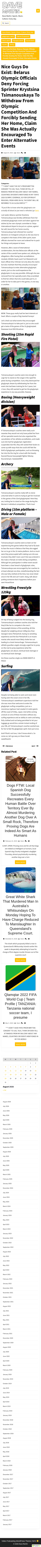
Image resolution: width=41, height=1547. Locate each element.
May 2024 (6, 1202)
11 (10, 1071)
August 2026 (7, 1102)
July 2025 (6, 1156)
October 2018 (7, 1429)
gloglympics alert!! (8, 36)
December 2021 (8, 1288)
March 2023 (6, 1229)
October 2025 (7, 1142)
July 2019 (6, 1388)
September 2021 (8, 1302)
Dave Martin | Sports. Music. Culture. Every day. (18, 32)
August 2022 (7, 1252)
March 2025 (6, 1174)
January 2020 (7, 1374)
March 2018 (6, 1461)
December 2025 (8, 1138)
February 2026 (7, 1129)
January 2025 (7, 1183)
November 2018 (8, 1424)
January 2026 (7, 1133)
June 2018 (6, 1447)
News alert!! (6, 40)
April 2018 (6, 1456)
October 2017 (7, 1483)
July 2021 (6, 1311)
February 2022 (7, 1279)
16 (35, 1071)
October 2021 (7, 1297)
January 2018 (7, 1470)
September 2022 (8, 1247)
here (37, 211)
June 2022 (6, 1261)
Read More (21, 862)
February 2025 (7, 1179)
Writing (12, 44)
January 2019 (7, 1415)
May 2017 (6, 1506)
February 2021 (7, 1333)
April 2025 (6, 1170)
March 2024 (6, 1206)
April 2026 (6, 1120)
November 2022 (8, 1238)
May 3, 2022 (9, 1023)
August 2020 (7, 1347)
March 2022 (6, 1274)
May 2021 (6, 1320)
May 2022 (6, 1265)
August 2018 (7, 1438)
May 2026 (6, 1115)
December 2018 (8, 1420)
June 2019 (6, 1392)
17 (5, 1074)
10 (5, 1071)
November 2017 (8, 1479)
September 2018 (8, 1433)
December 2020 (8, 1338)
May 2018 (6, 1452)
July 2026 (6, 1106)
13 (20, 1071)
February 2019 (7, 1411)
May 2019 (6, 1397)
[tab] (38, 11)
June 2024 (6, 1197)
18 (10, 1074)
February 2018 (7, 1465)
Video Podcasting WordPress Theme (16, 1541)
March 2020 (6, 1365)
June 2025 (6, 1161)
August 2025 (7, 1152)
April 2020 (6, 1361)
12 (15, 1071)
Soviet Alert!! (30, 40)
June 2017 (6, 1502)
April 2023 (6, 1224)
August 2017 (7, 1492)
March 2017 (6, 1515)
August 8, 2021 (8, 153)
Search (7, 23)
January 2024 (7, 1215)
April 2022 (6, 1270)
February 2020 (7, 1370)
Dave (18, 153)
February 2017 (7, 1520)
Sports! (4, 44)
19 (15, 1074)
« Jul (4, 1090)
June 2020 (6, 1356)
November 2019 (8, 1379)
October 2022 (7, 1242)
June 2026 (6, 1111)
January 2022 (7, 1283)
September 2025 (8, 1147)
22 (30, 1074)
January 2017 (7, 1524)
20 (20, 1074)
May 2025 (6, 1165)
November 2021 (8, 1292)
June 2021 (6, 1315)
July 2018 (6, 1442)
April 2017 (6, 1511)
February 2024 (7, 1211)
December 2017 (8, 1474)
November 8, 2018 (11, 939)
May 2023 (6, 1220)
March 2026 (6, 1124)
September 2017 (8, 1488)
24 (5, 1078)
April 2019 (6, 1402)
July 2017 (6, 1497)
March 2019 (6, 1406)
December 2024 (8, 1188)
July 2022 (6, 1256)
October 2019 (7, 1383)
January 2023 (7, 1233)
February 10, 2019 (11, 841)
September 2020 (8, 1342)
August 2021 (7, 1306)
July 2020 (6, 1352)
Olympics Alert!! (18, 40)
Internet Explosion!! (23, 36)
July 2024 (6, 1192)
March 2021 (6, 1329)
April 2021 (6, 1324)
